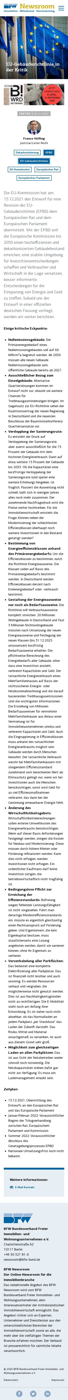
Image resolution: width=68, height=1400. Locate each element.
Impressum (58, 1380)
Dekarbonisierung (27, 152)
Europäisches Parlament (34, 178)
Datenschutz (11, 1380)
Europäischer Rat (47, 169)
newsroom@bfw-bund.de (22, 1259)
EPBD (49, 152)
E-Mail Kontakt (25, 1187)
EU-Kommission (20, 169)
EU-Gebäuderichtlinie (34, 161)
